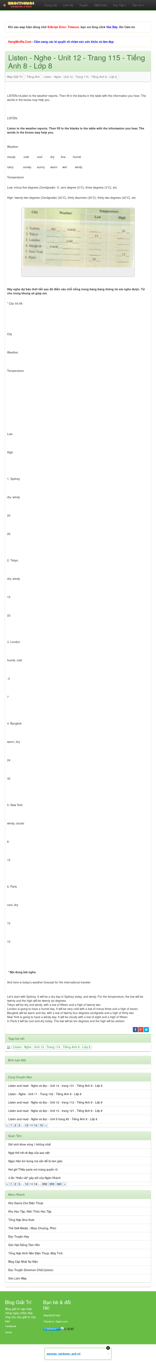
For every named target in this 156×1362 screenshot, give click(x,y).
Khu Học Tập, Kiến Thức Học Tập (29, 1211)
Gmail (8, 1332)
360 (59, 1184)
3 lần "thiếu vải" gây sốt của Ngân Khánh (34, 1178)
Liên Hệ (68, 5)
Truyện (83, 5)
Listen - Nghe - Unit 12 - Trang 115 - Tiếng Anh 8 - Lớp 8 (51, 1047)
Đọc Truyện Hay (18, 1236)
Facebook (10, 1326)
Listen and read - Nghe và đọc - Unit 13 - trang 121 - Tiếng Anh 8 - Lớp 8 (55, 1111)
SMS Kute (100, 5)
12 (26, 1125)
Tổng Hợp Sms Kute (21, 1220)
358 (44, 1184)
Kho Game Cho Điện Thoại (25, 1203)
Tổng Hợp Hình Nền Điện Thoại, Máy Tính (35, 1253)
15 (41, 1125)
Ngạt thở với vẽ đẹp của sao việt (29, 1153)
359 (51, 1184)
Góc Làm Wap (17, 1278)
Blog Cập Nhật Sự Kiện (23, 1261)
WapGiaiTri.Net (51, 1315)
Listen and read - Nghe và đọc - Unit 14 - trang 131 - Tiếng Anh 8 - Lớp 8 (55, 1086)
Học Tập (118, 5)
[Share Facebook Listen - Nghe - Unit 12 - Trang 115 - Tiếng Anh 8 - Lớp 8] (135, 1029)
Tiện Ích (137, 5)
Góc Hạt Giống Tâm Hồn (24, 1245)
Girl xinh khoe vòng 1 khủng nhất (29, 1144)
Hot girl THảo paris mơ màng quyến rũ (33, 1169)
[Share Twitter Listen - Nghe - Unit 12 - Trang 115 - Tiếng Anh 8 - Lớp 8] (146, 1029)
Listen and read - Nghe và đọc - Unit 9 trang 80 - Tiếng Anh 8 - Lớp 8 (52, 1119)
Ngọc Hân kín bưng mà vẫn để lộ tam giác (35, 1161)
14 (35, 1125)
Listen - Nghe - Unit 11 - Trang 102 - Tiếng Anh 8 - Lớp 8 (44, 1094)
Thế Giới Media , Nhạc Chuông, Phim (32, 1228)
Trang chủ (50, 5)
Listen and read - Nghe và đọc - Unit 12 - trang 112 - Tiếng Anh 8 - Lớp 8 (55, 1102)
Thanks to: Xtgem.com (55, 1321)
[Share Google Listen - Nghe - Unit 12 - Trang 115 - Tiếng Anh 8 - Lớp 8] (140, 1029)
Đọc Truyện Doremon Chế (25, 1270)
